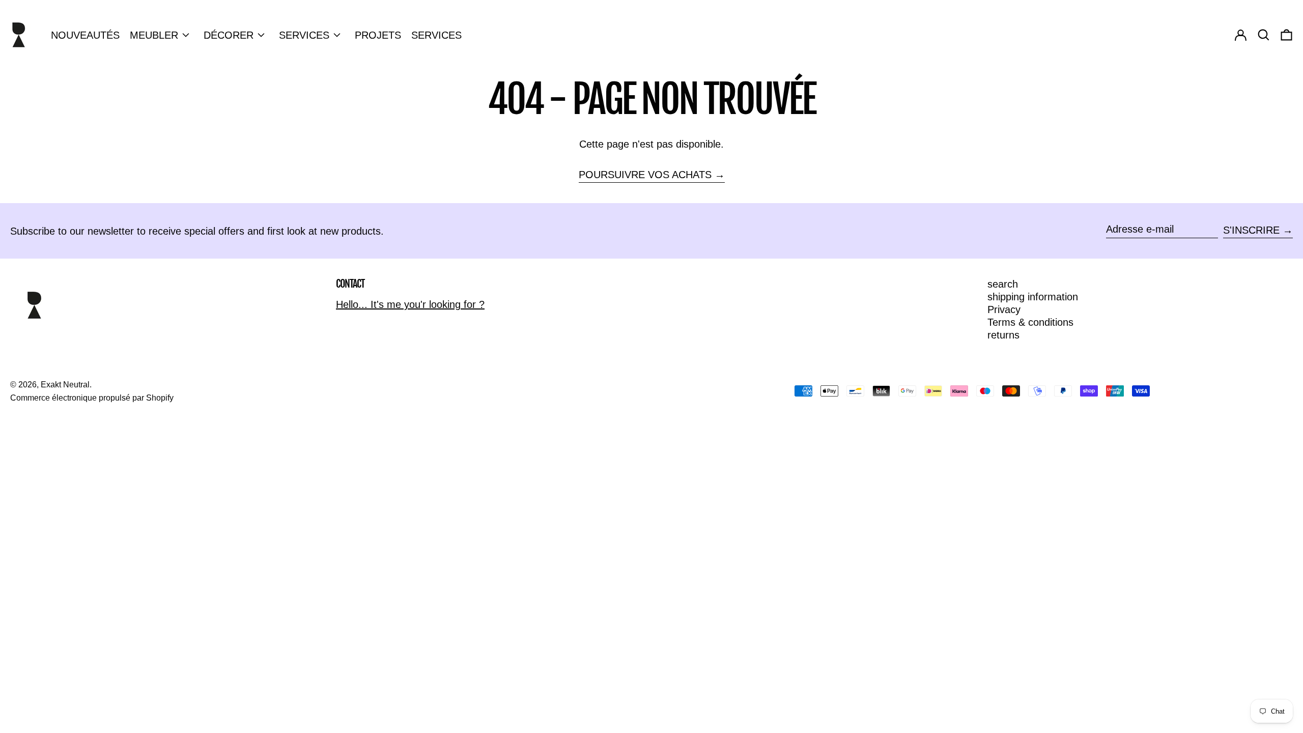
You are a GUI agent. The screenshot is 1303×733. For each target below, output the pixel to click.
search (1002, 284)
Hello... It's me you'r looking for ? (410, 304)
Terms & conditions (1030, 322)
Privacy (1004, 309)
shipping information (1032, 296)
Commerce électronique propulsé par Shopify (92, 397)
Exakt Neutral (65, 384)
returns (1003, 335)
